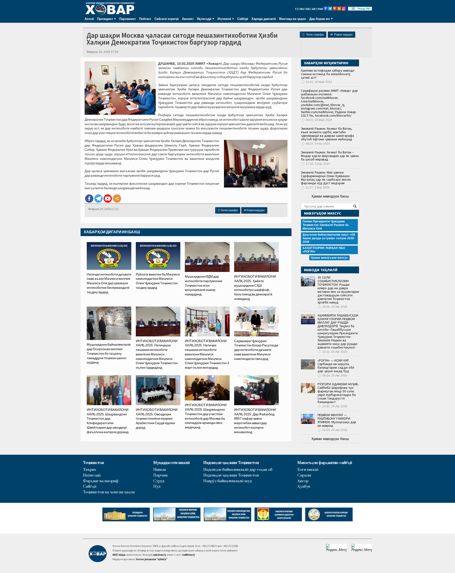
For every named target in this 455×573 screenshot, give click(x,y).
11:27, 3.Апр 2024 (315, 187)
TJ (296, 9)
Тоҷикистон (93, 463)
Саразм (304, 475)
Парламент (127, 18)
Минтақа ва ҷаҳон (292, 18)
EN (308, 9)
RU (302, 9)
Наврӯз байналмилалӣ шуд (227, 481)
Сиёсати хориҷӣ (167, 18)
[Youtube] (108, 198)
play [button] (353, 9)
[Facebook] (89, 198)
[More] (117, 198)
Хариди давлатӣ (263, 18)
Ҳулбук (303, 486)
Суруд (158, 481)
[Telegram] (98, 198)
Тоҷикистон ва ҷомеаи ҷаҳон (109, 492)
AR (314, 9)
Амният (188, 18)
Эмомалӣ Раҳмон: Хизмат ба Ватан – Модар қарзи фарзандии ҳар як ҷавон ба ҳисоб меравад (330, 155)
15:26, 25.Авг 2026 (332, 306)
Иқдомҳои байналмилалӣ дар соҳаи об (237, 470)
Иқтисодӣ (92, 475)
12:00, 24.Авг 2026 (332, 430)
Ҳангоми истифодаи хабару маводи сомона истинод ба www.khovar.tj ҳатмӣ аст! (327, 74)
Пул (156, 486)
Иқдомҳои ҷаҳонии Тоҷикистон (231, 463)
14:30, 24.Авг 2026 (332, 406)
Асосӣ (89, 18)
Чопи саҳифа (313, 34)
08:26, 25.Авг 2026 (332, 375)
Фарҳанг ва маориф (100, 481)
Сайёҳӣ (242, 18)
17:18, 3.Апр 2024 (315, 163)
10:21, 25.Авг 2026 (332, 351)
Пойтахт (145, 18)
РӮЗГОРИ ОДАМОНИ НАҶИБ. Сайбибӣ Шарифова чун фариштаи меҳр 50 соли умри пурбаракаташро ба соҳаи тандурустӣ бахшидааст (338, 393)
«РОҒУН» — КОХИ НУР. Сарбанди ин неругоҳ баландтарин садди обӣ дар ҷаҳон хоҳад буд (336, 365)
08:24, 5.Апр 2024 (315, 143)
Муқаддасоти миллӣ (171, 463)
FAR (320, 9)
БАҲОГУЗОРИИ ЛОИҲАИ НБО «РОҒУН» (324, 249)
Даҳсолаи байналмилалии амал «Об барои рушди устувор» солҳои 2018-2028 (329, 238)
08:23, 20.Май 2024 (316, 120)
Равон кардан (341, 34)
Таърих (89, 470)
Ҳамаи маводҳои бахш (330, 196)
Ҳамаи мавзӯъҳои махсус (329, 257)
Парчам (160, 475)
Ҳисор (303, 481)
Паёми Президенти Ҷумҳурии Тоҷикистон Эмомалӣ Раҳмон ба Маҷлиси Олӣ (326, 225)
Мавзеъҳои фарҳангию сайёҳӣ (324, 463)
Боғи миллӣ (307, 470)
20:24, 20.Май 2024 (316, 82)
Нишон (159, 470)
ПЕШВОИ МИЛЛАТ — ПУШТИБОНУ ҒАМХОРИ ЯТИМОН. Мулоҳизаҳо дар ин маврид (337, 420)
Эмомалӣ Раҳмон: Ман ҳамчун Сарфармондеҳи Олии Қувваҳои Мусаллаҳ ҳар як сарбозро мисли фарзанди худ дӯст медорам (326, 177)
